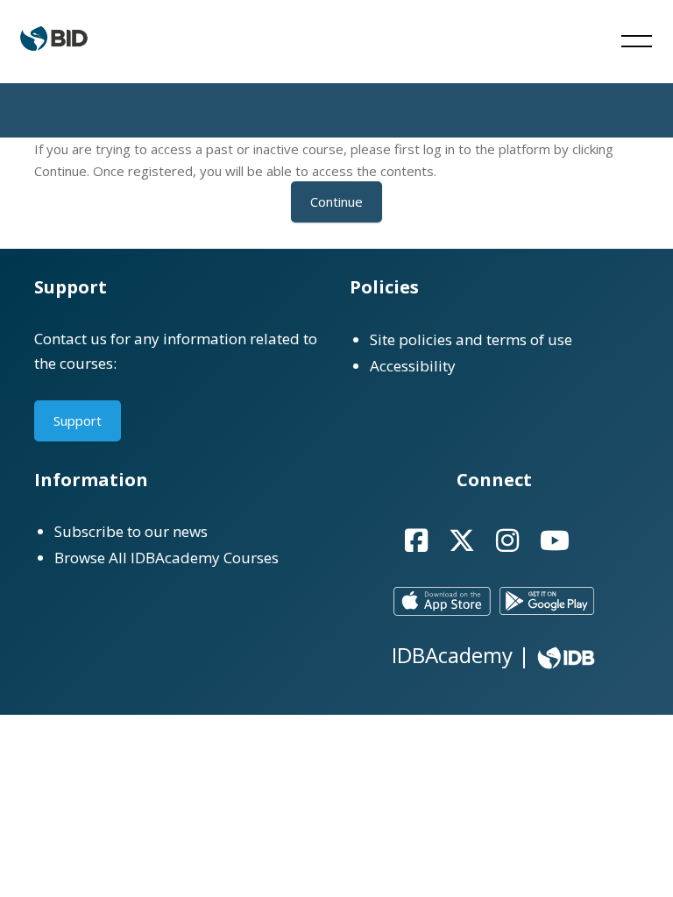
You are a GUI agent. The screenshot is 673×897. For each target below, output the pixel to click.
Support (77, 420)
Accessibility (413, 366)
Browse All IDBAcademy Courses (166, 557)
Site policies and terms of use (471, 339)
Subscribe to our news (131, 531)
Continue (336, 201)
